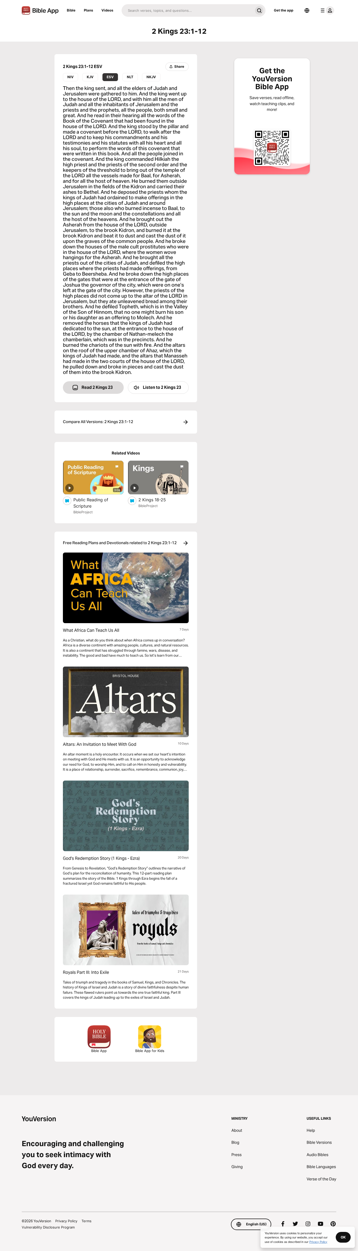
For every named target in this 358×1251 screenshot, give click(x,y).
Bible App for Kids (149, 1051)
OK (343, 1237)
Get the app (283, 10)
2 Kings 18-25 (157, 499)
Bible (71, 10)
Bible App (99, 1051)
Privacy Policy (66, 1221)
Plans (88, 10)
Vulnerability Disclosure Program (48, 1227)
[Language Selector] (307, 10)
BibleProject (83, 512)
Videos (107, 10)
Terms (86, 1221)
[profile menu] (326, 10)
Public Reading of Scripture (90, 503)
